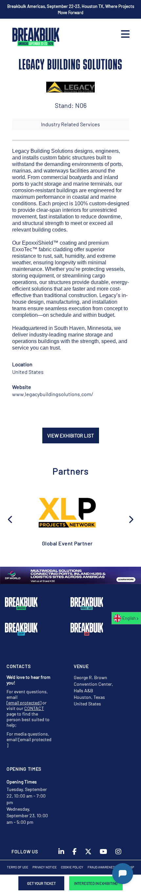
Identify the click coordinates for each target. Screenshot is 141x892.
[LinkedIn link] (61, 853)
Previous (10, 519)
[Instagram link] (118, 853)
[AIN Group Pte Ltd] (67, 512)
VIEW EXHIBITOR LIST (70, 435)
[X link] (88, 853)
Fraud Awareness (102, 867)
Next (131, 519)
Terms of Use (17, 867)
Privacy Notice (44, 867)
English (129, 618)
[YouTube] (103, 853)
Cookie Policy (72, 867)
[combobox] (126, 618)
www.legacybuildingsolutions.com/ (52, 394)
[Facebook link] (74, 853)
